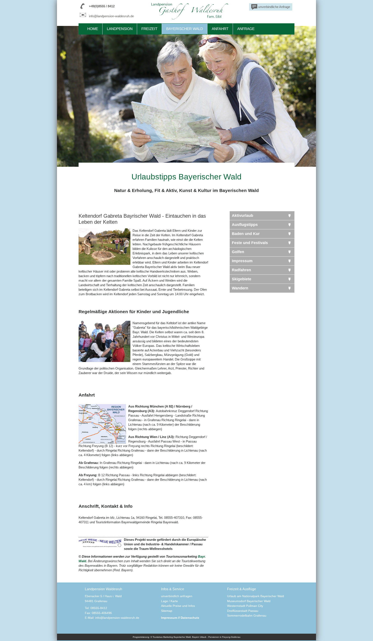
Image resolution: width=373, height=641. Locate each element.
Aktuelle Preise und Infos (178, 606)
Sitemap (166, 610)
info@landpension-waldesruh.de (111, 16)
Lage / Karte (169, 601)
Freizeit (149, 29)
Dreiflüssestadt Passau (242, 610)
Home (92, 29)
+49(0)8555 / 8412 (102, 6)
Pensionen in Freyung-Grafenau (224, 637)
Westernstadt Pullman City (245, 606)
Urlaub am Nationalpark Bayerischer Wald (255, 596)
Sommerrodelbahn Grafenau (246, 615)
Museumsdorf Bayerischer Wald (248, 601)
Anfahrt (220, 29)
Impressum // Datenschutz (180, 617)
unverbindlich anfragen (176, 596)
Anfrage (245, 29)
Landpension (120, 29)
